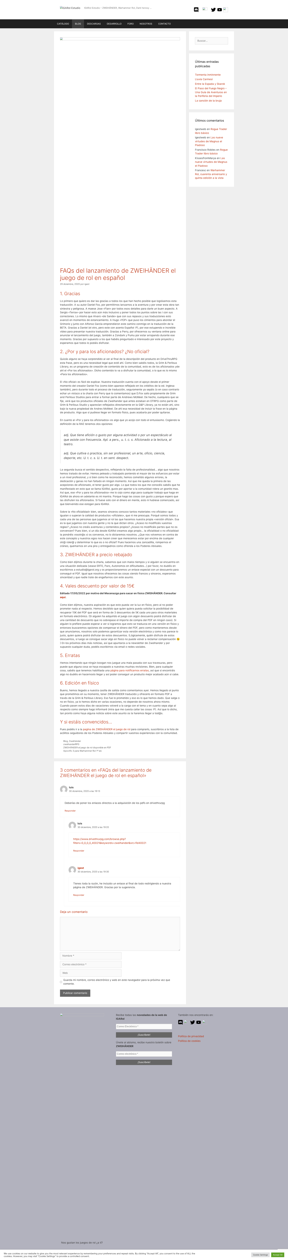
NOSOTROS (146, 23)
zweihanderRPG (71, 744)
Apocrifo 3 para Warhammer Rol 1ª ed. (82, 751)
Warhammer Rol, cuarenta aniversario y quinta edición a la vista (211, 174)
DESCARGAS (94, 23)
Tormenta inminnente (208, 74)
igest (81, 867)
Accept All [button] (277, 1255)
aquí (63, 597)
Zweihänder (75, 741)
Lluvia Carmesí (204, 79)
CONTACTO (164, 23)
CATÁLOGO (63, 23)
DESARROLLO (114, 23)
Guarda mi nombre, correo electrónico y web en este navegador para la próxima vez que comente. (116, 981)
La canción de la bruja (208, 100)
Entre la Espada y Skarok (210, 83)
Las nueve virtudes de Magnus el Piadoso (209, 141)
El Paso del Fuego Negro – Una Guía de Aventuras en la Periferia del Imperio (211, 92)
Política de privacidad (191, 1036)
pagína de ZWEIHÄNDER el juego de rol (106, 729)
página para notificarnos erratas (129, 670)
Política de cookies (189, 1040)
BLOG (78, 23)
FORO (131, 23)
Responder (70, 810)
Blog (65, 741)
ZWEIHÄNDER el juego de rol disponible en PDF (87, 747)
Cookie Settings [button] (260, 1255)
